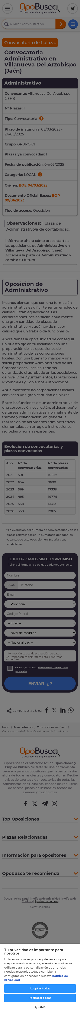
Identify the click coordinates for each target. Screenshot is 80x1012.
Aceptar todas (40, 988)
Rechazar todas (40, 997)
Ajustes (40, 1007)
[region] (40, 978)
